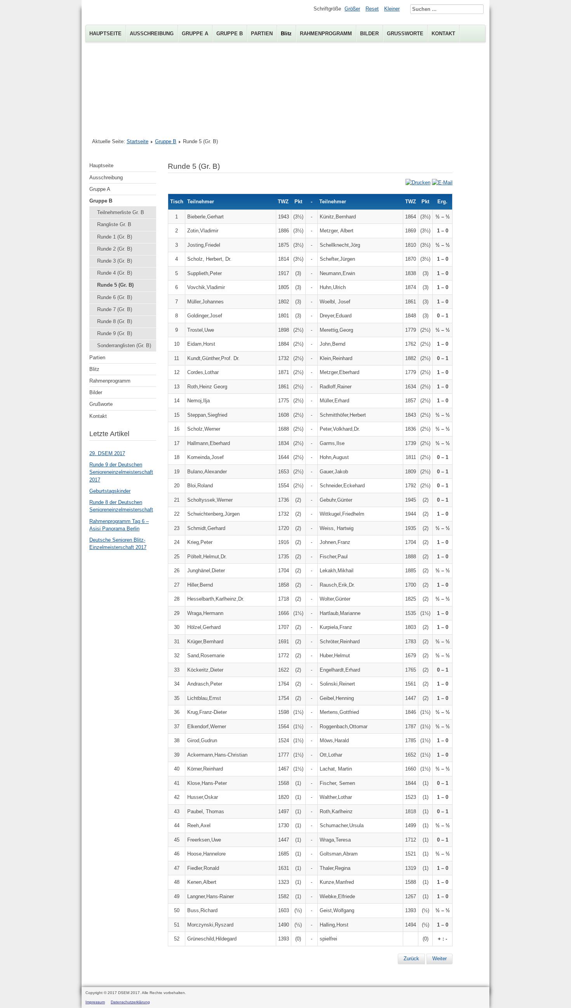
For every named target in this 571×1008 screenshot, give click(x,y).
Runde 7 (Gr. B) (114, 309)
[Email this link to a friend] (442, 182)
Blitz (286, 33)
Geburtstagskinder (110, 491)
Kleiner (392, 9)
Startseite (137, 141)
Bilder (369, 33)
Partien (262, 33)
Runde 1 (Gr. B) (114, 237)
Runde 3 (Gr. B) (114, 261)
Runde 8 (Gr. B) (114, 321)
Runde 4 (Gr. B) (114, 273)
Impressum (95, 1002)
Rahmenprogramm (326, 33)
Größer (352, 9)
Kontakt (443, 33)
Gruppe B (229, 33)
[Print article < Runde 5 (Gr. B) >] (418, 182)
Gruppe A (195, 33)
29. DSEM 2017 (107, 453)
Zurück (411, 958)
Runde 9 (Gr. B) (114, 333)
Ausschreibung (152, 33)
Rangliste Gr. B (114, 224)
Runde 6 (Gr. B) (114, 297)
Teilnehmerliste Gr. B (120, 212)
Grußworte (405, 33)
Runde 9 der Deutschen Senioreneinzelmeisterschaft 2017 (121, 472)
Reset (372, 9)
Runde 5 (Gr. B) (115, 285)
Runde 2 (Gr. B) (114, 249)
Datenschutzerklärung (130, 1002)
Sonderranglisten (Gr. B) (124, 345)
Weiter (439, 958)
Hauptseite (105, 33)
